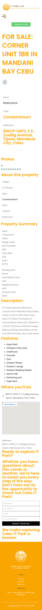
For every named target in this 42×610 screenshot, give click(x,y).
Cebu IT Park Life (24, 606)
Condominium (10, 199)
